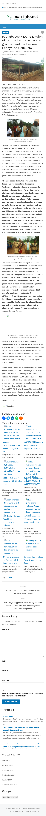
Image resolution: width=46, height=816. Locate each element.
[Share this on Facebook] (4, 418)
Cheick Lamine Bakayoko (12, 52)
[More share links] (21, 418)
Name (4, 661)
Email (5, 671)
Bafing (5, 32)
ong (10, 577)
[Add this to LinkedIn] (12, 418)
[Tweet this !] (8, 418)
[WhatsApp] (16, 418)
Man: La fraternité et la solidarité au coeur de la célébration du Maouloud (23, 8)
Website (5, 681)
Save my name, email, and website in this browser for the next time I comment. (22, 694)
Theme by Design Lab (32, 811)
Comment (6, 629)
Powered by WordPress (15, 811)
